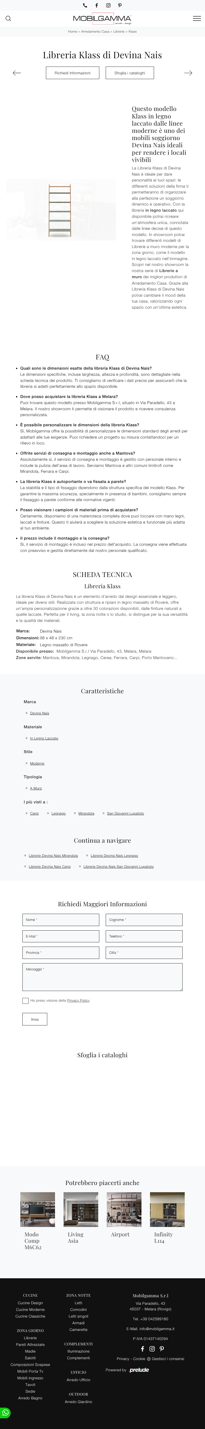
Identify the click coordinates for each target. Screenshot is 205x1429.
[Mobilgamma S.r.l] (102, 19)
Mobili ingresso (30, 1378)
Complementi (78, 1358)
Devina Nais (39, 713)
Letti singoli (78, 1316)
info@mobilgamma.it (157, 1328)
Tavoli (30, 1384)
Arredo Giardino (78, 1401)
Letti (78, 1302)
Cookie (139, 1358)
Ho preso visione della (60, 1000)
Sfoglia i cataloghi (130, 73)
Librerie (119, 31)
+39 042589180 (154, 1318)
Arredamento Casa (95, 31)
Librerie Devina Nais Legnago (114, 855)
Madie (30, 1351)
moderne (37, 763)
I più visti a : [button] (36, 802)
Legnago (59, 813)
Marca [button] (30, 702)
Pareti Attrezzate (30, 1344)
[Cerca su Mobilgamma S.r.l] (8, 18)
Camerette (78, 1329)
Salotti (30, 1358)
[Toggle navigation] (197, 18)
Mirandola (86, 813)
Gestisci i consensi (168, 1358)
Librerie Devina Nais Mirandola (53, 855)
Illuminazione (79, 1351)
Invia (34, 1019)
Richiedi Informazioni (72, 73)
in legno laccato (44, 738)
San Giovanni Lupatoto (125, 813)
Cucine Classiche (30, 1316)
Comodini (78, 1309)
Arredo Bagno (30, 1398)
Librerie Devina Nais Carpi (50, 866)
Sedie (30, 1391)
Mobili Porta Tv (30, 1371)
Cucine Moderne (30, 1309)
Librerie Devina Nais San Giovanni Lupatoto (119, 866)
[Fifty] (25, 73)
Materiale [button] (33, 727)
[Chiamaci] (85, 5)
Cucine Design (30, 1302)
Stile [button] (28, 752)
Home (72, 31)
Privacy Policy (78, 1000)
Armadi (78, 1322)
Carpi (34, 813)
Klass (133, 31)
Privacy (123, 1358)
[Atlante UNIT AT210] (180, 73)
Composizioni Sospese (30, 1364)
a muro (36, 788)
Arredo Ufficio (78, 1379)
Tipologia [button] (33, 777)
